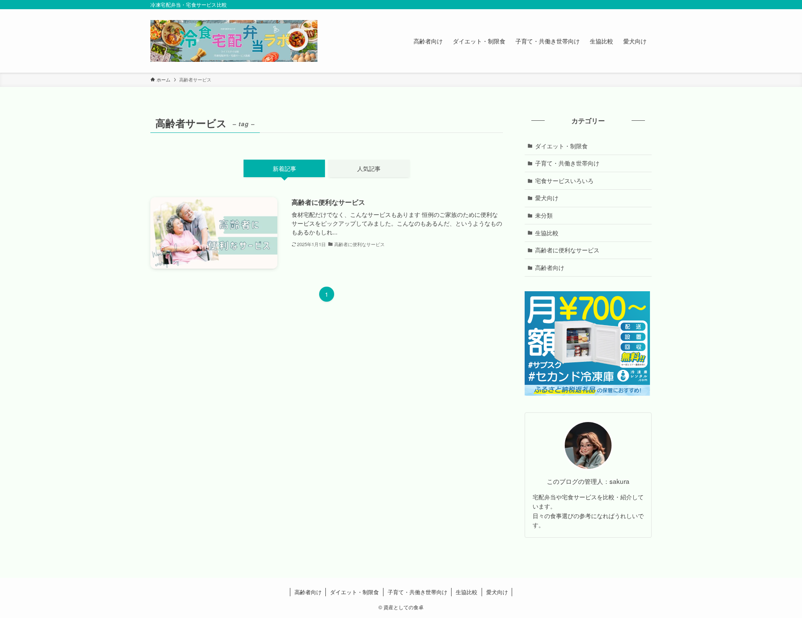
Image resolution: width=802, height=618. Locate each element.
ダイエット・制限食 (561, 146)
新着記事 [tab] (284, 168)
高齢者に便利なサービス (567, 250)
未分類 (544, 215)
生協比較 (546, 233)
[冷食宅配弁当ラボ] (233, 41)
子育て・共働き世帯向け (567, 163)
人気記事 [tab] (369, 168)
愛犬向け (546, 197)
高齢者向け (549, 267)
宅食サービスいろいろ (564, 180)
